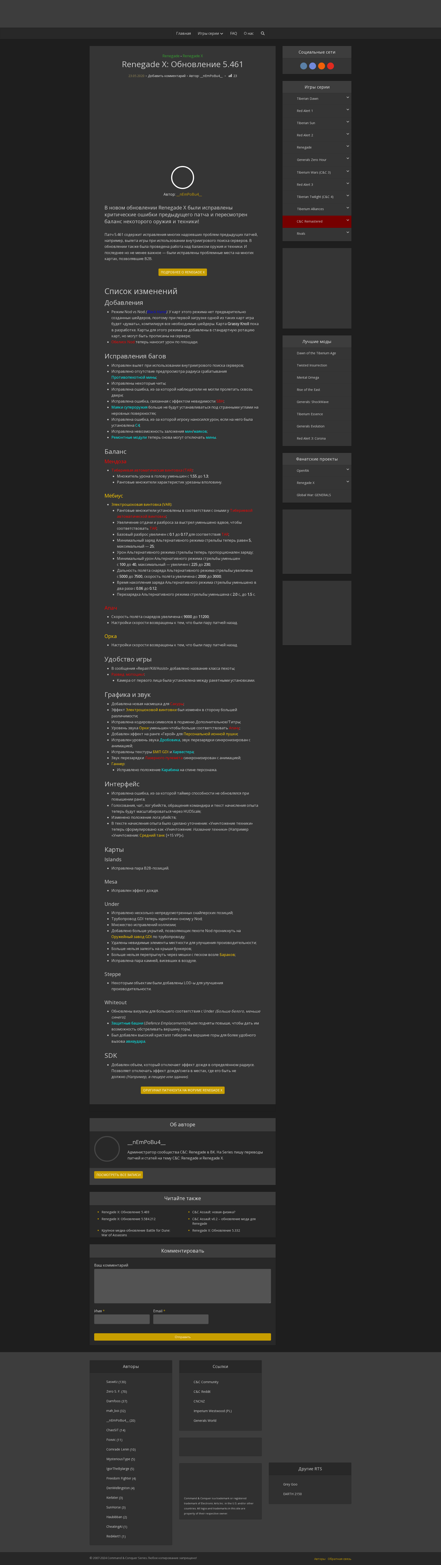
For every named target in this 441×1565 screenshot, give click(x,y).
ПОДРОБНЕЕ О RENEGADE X (183, 272)
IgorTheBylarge (117, 1468)
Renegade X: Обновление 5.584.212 (128, 1219)
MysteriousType (118, 1459)
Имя (99, 1310)
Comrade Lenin (117, 1449)
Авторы (319, 1559)
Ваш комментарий (111, 1265)
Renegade (171, 55)
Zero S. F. (113, 1391)
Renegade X (193, 55)
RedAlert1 (113, 1536)
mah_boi (112, 1410)
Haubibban (114, 1517)
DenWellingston (118, 1488)
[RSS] (321, 66)
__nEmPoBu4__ (211, 76)
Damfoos (113, 1401)
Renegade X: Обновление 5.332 (216, 1230)
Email (159, 1310)
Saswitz (112, 1381)
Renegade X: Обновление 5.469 (125, 1212)
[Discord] (312, 66)
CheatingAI (114, 1526)
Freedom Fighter (118, 1478)
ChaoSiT (112, 1430)
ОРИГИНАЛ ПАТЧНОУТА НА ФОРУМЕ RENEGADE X (182, 1090)
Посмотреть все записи (118, 1175)
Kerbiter (112, 1497)
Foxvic (111, 1439)
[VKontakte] (303, 66)
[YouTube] (330, 66)
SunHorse (113, 1507)
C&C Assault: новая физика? (213, 1212)
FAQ (233, 33)
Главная (183, 33)
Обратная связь (339, 1559)
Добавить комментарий (167, 76)
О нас (249, 33)
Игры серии (208, 33)
